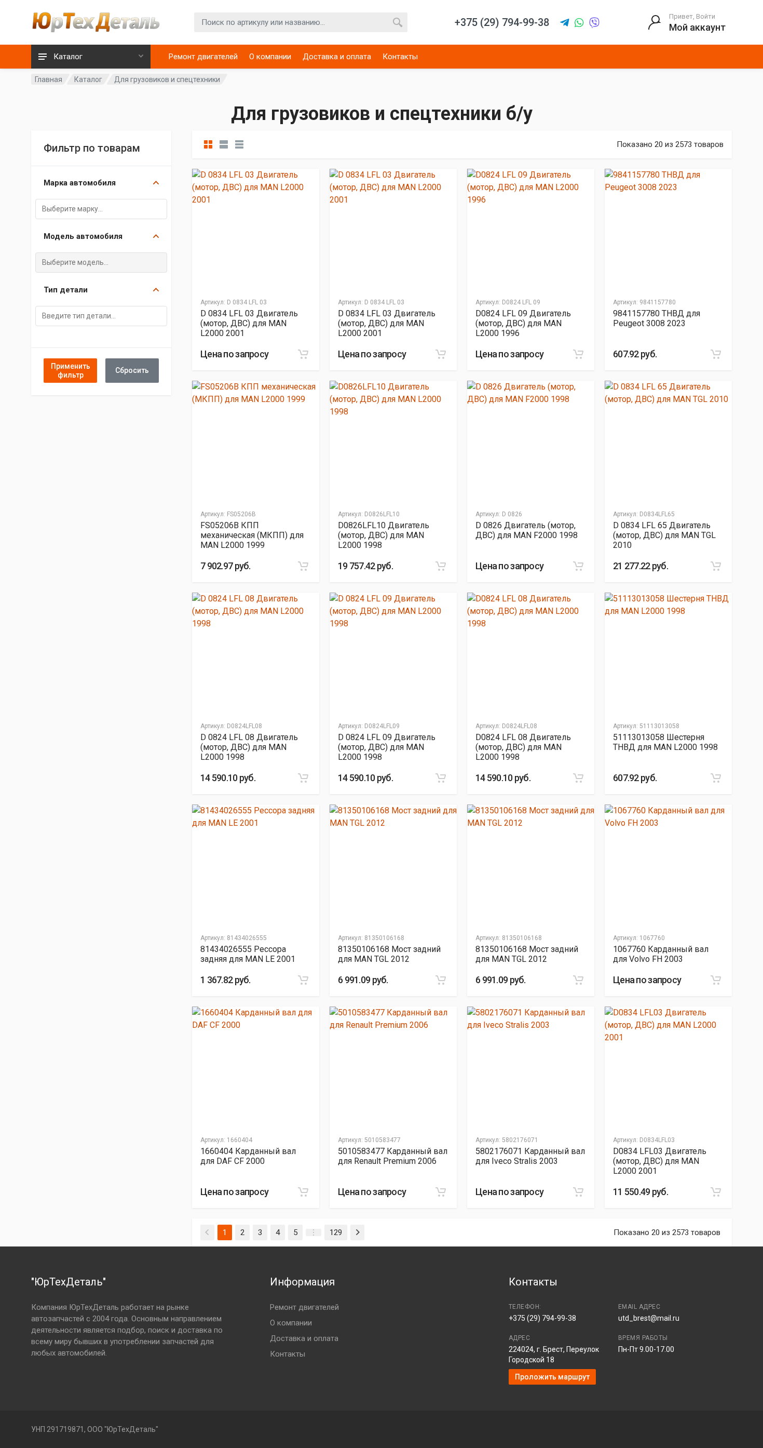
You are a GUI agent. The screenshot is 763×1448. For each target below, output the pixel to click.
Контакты (400, 56)
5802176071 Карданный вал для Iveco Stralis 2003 (530, 1156)
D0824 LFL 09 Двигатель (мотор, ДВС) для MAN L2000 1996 (523, 323)
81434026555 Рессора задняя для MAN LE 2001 (247, 954)
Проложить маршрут (552, 1377)
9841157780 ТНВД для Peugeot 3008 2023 (656, 318)
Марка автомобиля (80, 182)
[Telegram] (564, 23)
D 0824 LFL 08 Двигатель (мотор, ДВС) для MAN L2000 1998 (249, 747)
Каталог (88, 79)
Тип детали (66, 289)
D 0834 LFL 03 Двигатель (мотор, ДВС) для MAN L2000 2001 (249, 323)
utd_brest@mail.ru (648, 1318)
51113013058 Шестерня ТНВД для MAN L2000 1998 (665, 742)
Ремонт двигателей (203, 56)
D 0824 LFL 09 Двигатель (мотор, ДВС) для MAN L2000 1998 (386, 747)
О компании (270, 56)
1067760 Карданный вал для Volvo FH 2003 (661, 954)
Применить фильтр (70, 370)
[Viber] (594, 23)
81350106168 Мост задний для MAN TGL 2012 (389, 954)
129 (336, 1232)
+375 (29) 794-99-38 (542, 1318)
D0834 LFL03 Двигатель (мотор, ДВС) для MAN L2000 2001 (659, 1161)
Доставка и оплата (337, 56)
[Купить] (303, 354)
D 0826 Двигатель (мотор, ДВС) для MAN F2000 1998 (526, 530)
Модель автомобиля (83, 236)
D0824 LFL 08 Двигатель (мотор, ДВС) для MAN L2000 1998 (523, 747)
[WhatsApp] (579, 23)
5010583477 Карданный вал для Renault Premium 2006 (392, 1156)
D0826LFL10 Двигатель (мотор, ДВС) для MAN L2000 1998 (383, 535)
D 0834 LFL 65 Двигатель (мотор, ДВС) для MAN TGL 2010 (664, 535)
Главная (48, 79)
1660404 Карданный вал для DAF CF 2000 (248, 1156)
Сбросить (132, 370)
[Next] (357, 1232)
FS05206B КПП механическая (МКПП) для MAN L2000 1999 (252, 535)
